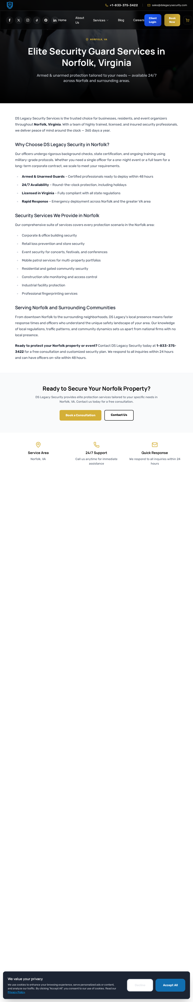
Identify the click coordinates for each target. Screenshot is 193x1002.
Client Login (153, 20)
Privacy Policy (16, 992)
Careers (138, 20)
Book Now (172, 20)
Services (99, 20)
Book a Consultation (80, 415)
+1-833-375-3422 (124, 5)
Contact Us (119, 415)
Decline (140, 985)
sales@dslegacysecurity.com (169, 5)
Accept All (170, 985)
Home (62, 20)
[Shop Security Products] (187, 20)
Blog (121, 20)
